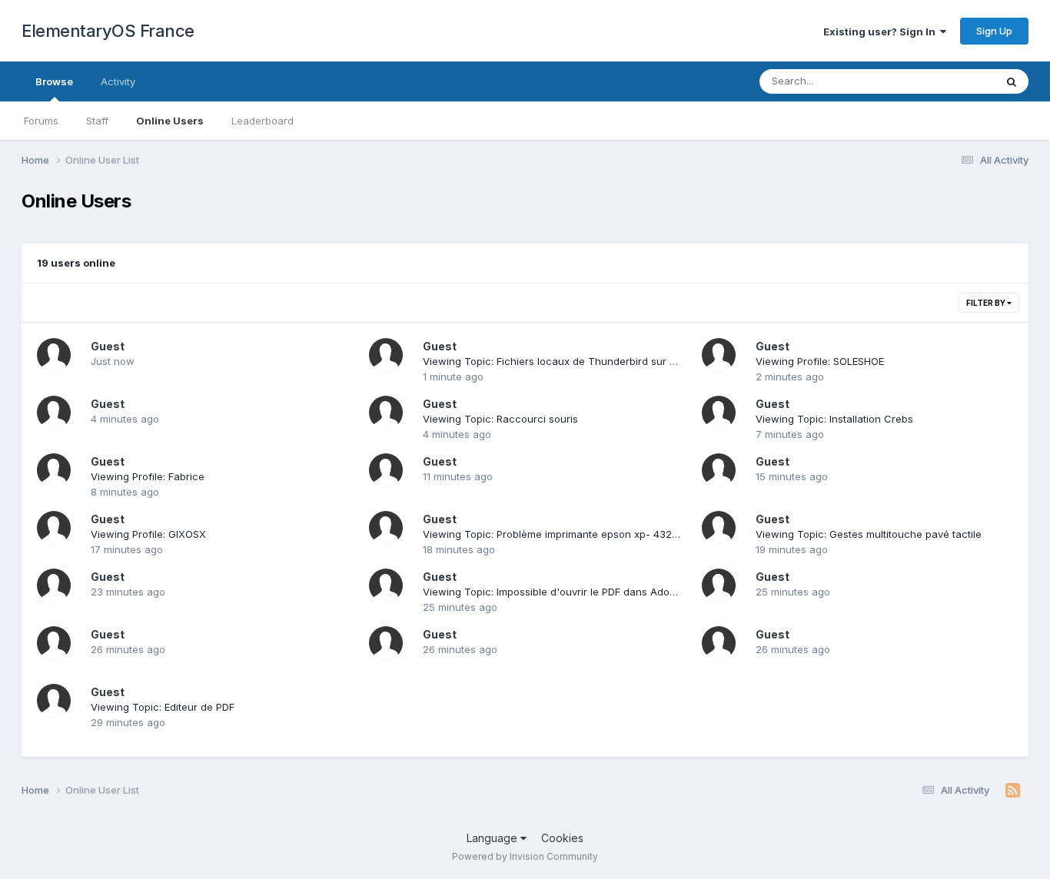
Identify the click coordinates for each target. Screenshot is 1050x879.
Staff (97, 120)
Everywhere (947, 81)
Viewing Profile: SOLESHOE (820, 361)
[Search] (1011, 81)
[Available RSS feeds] (1012, 790)
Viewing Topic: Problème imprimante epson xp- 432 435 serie (571, 534)
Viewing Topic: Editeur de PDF (162, 707)
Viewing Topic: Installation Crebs (834, 419)
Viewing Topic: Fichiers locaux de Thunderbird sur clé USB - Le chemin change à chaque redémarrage (672, 361)
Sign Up (994, 31)
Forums (41, 120)
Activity (118, 81)
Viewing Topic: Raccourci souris (500, 419)
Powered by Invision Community (525, 856)
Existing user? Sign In (881, 31)
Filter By (986, 302)
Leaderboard (262, 120)
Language (493, 837)
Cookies (562, 837)
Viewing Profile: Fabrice (147, 476)
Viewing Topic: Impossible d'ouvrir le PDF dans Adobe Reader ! (574, 591)
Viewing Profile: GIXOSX (148, 534)
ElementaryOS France (108, 31)
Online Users (170, 120)
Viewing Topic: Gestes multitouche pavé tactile (869, 534)
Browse (54, 81)
